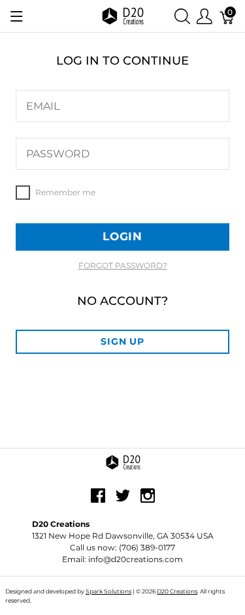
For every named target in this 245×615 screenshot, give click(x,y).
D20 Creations (177, 591)
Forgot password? (122, 265)
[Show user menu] (204, 16)
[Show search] (182, 16)
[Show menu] (16, 16)
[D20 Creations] (122, 15)
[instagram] (147, 500)
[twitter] (122, 500)
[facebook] (98, 500)
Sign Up (122, 341)
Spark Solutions (108, 591)
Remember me (23, 192)
